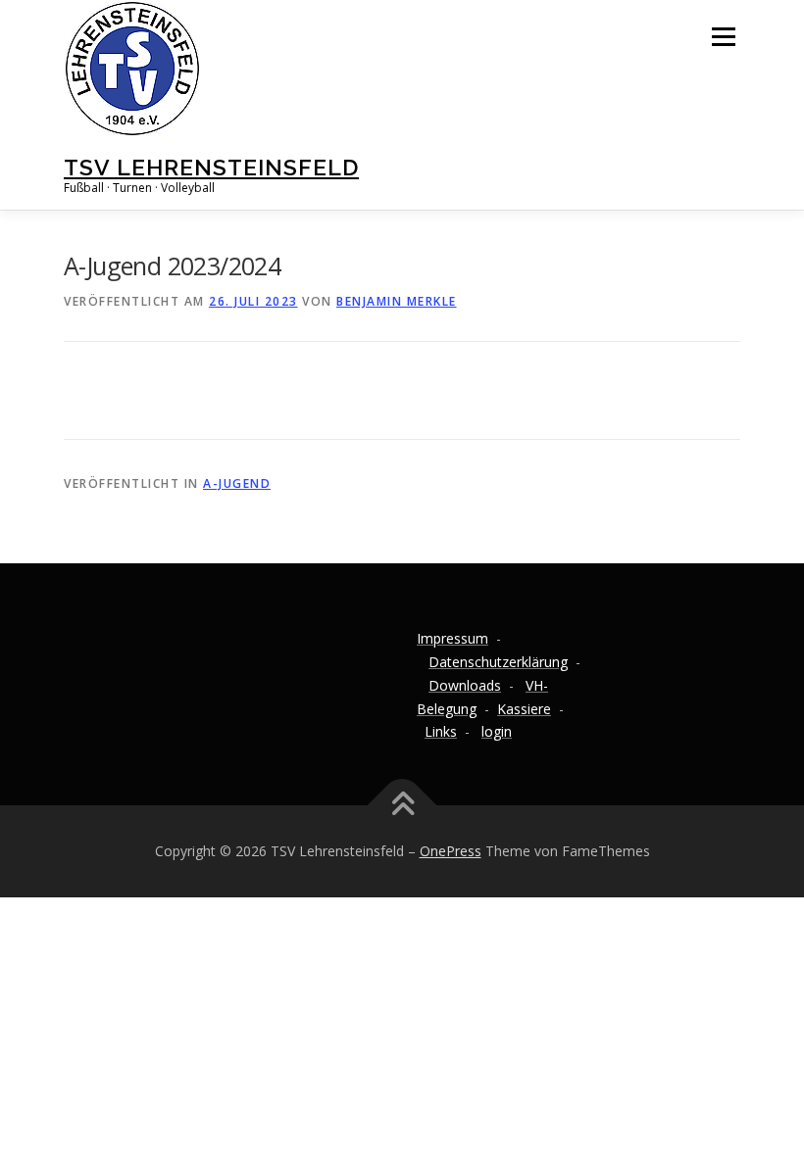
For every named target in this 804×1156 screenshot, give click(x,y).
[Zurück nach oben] (402, 806)
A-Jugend (237, 483)
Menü (723, 36)
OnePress (450, 851)
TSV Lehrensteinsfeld (211, 167)
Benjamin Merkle (396, 301)
